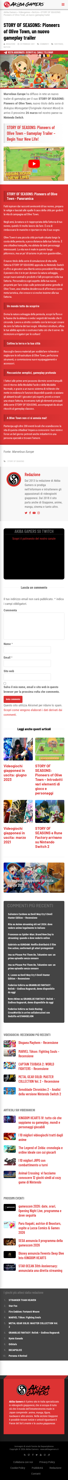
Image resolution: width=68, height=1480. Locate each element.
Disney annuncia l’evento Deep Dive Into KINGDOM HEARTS (41, 1255)
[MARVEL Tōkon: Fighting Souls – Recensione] (10, 1055)
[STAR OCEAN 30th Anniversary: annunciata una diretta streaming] (10, 1269)
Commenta (10, 610)
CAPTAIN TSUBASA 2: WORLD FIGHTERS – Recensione (36, 1066)
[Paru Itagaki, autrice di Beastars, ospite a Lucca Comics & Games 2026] (10, 1227)
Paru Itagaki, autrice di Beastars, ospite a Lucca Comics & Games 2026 (39, 1228)
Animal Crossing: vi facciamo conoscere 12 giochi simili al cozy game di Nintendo (39, 1177)
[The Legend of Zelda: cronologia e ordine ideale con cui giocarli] (10, 1151)
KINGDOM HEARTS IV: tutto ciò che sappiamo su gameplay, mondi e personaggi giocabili (40, 1122)
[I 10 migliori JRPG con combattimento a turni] (10, 1164)
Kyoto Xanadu (16, 1338)
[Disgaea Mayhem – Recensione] (10, 1046)
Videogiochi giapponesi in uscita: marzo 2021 (15, 835)
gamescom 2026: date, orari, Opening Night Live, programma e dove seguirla (39, 1210)
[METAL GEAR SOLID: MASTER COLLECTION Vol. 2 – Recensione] (10, 1080)
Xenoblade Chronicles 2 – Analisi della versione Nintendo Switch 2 (39, 1091)
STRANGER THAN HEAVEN (22, 1300)
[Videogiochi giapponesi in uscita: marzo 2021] (18, 822)
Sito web (9, 671)
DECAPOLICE (15, 1350)
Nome (7, 644)
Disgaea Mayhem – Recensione (38, 1042)
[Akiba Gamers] (24, 7)
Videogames (24, 12)
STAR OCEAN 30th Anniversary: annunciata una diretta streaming (40, 1268)
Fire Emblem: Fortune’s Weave (24, 1311)
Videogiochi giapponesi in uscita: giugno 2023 (15, 773)
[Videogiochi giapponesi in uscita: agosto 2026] (34, 892)
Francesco (13, 934)
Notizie (35, 12)
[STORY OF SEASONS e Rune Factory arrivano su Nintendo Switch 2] (49, 822)
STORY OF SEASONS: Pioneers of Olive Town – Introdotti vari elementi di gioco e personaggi (49, 779)
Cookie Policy (17, 1467)
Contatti (35, 1473)
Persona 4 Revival (18, 1355)
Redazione (10, 44)
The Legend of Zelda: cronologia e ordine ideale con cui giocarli (40, 1149)
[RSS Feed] (25, 1455)
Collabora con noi (23, 1461)
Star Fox (13, 1305)
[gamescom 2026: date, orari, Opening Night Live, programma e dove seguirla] (10, 1210)
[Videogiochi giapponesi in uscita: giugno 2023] (18, 759)
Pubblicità (37, 1467)
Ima (10, 954)
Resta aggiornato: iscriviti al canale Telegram (30, 52)
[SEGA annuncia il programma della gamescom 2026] (10, 1244)
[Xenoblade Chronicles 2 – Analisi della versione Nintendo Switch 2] (10, 1093)
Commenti (44, 44)
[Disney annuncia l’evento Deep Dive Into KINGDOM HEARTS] (10, 1257)
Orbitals (13, 1344)
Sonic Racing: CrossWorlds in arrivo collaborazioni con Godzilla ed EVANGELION (29, 1013)
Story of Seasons (15, 461)
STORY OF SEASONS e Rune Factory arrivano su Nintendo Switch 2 (48, 837)
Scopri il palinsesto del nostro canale (34, 538)
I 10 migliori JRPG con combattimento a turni (33, 1162)
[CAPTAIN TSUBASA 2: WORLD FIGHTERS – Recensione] (10, 1068)
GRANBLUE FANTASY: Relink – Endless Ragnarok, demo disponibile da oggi (31, 989)
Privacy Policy (47, 1461)
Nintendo (58, 44)
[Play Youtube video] (34, 164)
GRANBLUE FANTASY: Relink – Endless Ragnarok (34, 1332)
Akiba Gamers (10, 12)
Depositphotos (47, 1446)
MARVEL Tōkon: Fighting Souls (25, 1317)
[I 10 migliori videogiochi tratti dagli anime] (10, 1139)
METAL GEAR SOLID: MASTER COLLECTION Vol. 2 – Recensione (38, 1079)
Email (7, 657)
